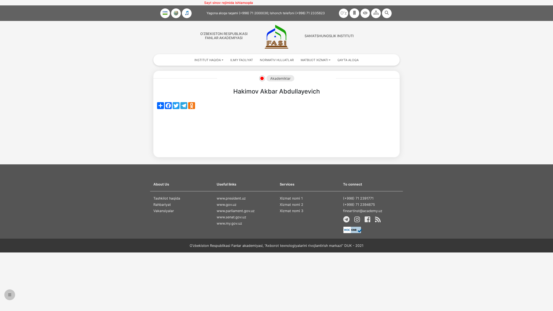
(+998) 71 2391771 (358, 198)
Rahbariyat (162, 204)
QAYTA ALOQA (348, 60)
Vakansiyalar (163, 211)
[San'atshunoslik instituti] (276, 37)
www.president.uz (231, 198)
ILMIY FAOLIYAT (241, 60)
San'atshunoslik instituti (329, 36)
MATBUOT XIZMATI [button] (314, 60)
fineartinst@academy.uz (362, 211)
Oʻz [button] (343, 13)
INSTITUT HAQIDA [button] (207, 60)
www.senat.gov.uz (231, 217)
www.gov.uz (227, 204)
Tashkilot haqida (166, 198)
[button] (365, 13)
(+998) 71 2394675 (359, 204)
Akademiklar (280, 78)
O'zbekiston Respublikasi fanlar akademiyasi (224, 36)
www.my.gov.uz (229, 223)
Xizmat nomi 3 (291, 211)
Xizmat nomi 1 (291, 198)
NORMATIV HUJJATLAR (277, 60)
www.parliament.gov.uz (236, 211)
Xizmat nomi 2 (291, 204)
